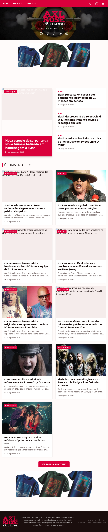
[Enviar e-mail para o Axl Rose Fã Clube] (103, 4)
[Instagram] (41, 33)
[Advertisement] (54, 76)
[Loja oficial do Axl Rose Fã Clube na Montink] (54, 53)
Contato (31, 3)
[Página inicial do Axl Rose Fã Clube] (54, 18)
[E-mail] (67, 33)
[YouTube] (60, 33)
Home (6, 3)
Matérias (18, 3)
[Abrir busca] (90, 4)
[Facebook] (48, 33)
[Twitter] (54, 33)
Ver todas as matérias (54, 464)
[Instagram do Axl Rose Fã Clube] (97, 4)
